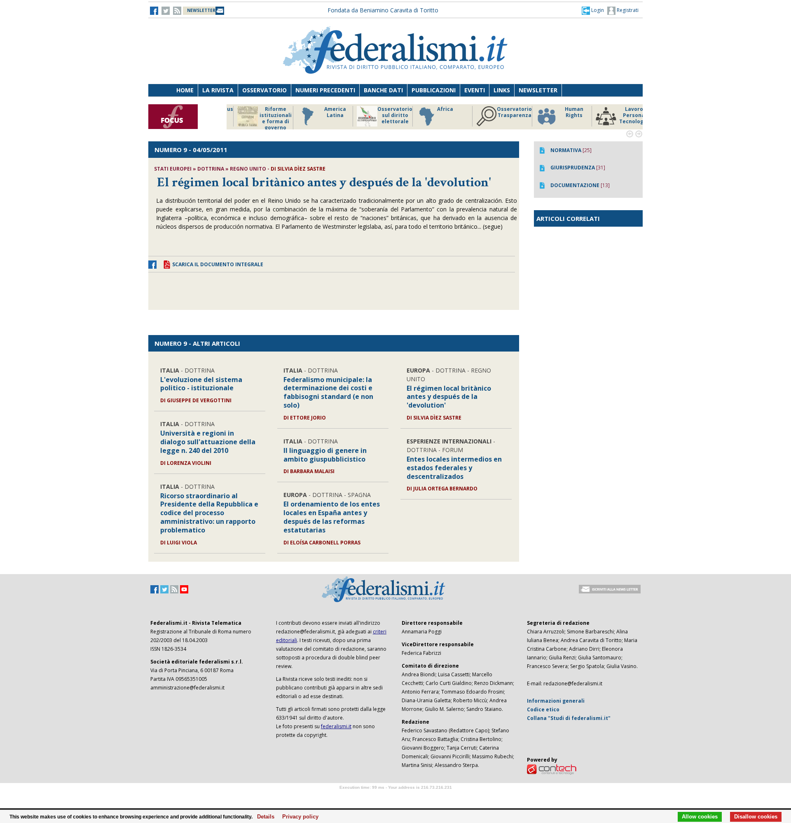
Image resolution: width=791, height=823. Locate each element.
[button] (593, 10)
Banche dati (383, 90)
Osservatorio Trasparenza (444, 112)
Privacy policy (298, 817)
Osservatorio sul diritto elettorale (325, 115)
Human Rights (504, 112)
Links (502, 90)
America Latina (265, 112)
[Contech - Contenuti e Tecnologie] (551, 768)
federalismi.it (336, 726)
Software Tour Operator (395, 797)
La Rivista (218, 90)
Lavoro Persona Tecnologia (564, 115)
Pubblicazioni (434, 90)
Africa (375, 109)
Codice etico (543, 709)
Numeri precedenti (325, 90)
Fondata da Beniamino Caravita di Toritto (383, 10)
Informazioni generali (556, 700)
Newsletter (538, 90)
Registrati (627, 10)
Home (185, 90)
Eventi (474, 90)
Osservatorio (264, 90)
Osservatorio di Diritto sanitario (623, 115)
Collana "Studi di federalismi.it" (569, 718)
